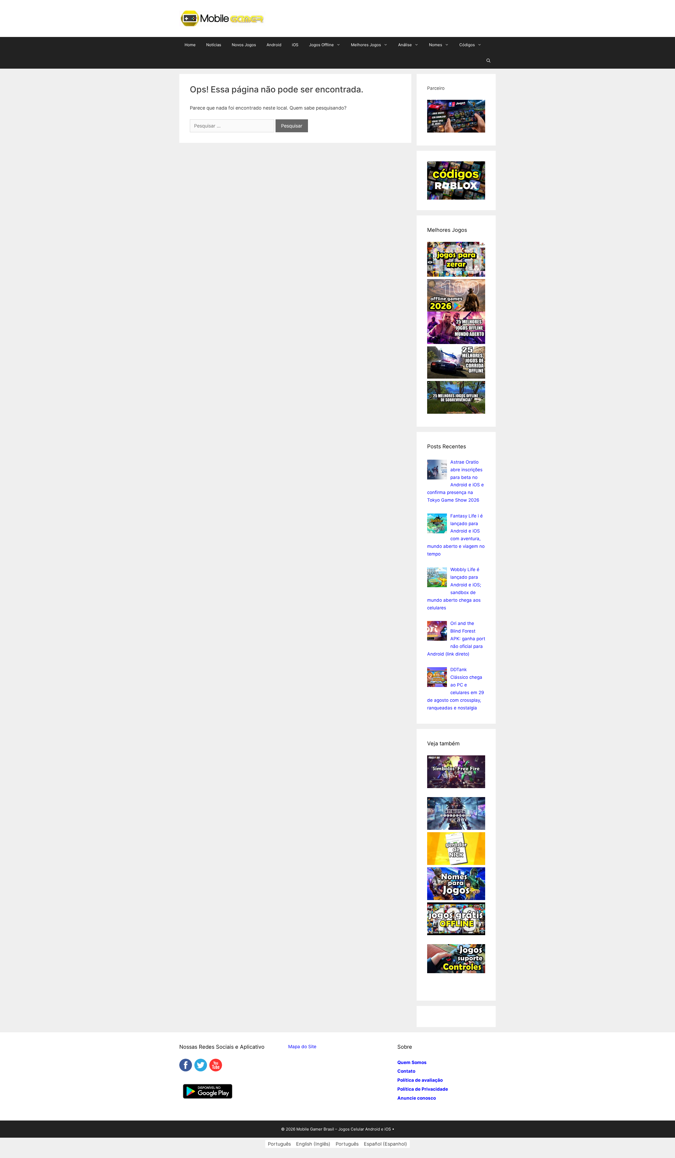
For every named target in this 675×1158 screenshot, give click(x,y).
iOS (295, 44)
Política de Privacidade (422, 1089)
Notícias (213, 44)
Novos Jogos (244, 44)
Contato (406, 1071)
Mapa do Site (302, 1046)
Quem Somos (412, 1062)
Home (190, 44)
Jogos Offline (321, 44)
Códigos (467, 44)
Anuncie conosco (416, 1098)
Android (274, 44)
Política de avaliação (420, 1080)
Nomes (435, 44)
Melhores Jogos (366, 44)
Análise (405, 44)
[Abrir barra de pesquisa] (488, 61)
